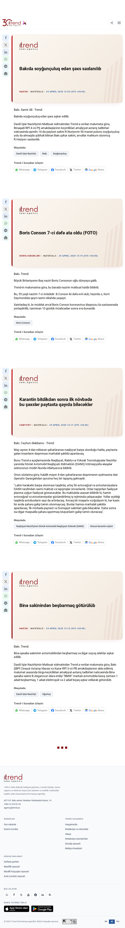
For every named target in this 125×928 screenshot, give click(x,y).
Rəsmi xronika (11, 829)
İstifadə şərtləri (11, 861)
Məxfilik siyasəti (12, 866)
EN (106, 921)
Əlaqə (68, 834)
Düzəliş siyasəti (72, 843)
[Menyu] (119, 23)
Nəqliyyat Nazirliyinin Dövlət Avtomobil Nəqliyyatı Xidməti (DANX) (50, 526)
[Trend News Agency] (13, 778)
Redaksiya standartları (76, 838)
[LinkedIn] (43, 895)
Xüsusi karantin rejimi (101, 526)
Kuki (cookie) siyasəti (14, 876)
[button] (6, 38)
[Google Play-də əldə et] (42, 909)
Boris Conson (23, 322)
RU (118, 921)
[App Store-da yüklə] (16, 909)
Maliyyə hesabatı (73, 848)
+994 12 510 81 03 (12, 804)
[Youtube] (28, 895)
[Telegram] (35, 895)
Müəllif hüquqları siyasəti (16, 871)
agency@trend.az (12, 808)
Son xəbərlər (10, 824)
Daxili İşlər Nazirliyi (26, 153)
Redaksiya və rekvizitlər (76, 829)
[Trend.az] (14, 22)
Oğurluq (46, 694)
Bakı (44, 153)
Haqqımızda (71, 824)
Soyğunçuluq (59, 153)
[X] (21, 895)
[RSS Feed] (50, 895)
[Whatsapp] (7, 895)
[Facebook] (14, 895)
